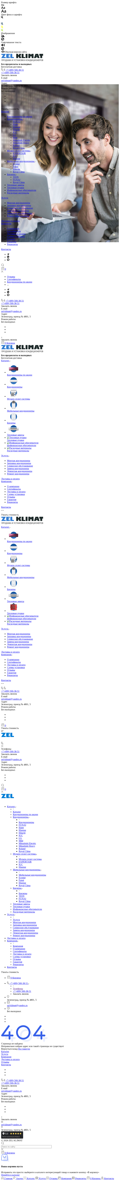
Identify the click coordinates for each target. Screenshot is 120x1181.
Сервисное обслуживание (20, 208)
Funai (15, 166)
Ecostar (16, 164)
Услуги (4, 198)
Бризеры (11, 174)
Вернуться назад (9, 1049)
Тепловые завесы (15, 185)
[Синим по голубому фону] (2, 24)
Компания (6, 223)
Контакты (6, 249)
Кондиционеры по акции (19, 116)
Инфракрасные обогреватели (21, 190)
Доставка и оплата (10, 221)
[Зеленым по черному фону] (2, 30)
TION (16, 177)
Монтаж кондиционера (18, 203)
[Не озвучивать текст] (2, 49)
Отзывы (11, 239)
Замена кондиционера (18, 210)
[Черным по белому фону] (2, 18)
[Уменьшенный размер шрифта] (2, 5)
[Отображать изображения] (3, 36)
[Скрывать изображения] (2, 39)
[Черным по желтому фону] (2, 27)
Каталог (5, 111)
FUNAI (16, 122)
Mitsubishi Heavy (21, 143)
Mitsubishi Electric (21, 140)
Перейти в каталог (10, 1175)
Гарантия (11, 241)
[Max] (8, 260)
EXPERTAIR (19, 153)
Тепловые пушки (15, 187)
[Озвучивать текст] (3, 45)
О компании (13, 228)
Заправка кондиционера (19, 205)
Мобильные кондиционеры (21, 161)
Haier (15, 124)
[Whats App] (8, 257)
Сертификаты (14, 231)
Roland (16, 145)
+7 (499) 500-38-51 (15, 70)
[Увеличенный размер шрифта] (3, 12)
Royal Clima (19, 148)
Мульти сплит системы (19, 150)
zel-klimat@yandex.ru (11, 80)
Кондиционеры (15, 119)
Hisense (16, 127)
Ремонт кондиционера (18, 216)
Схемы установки (16, 236)
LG (14, 135)
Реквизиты (12, 244)
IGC (15, 132)
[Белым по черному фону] (2, 21)
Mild (15, 137)
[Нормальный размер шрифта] (3, 8)
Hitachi (16, 129)
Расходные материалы (18, 193)
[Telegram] (8, 254)
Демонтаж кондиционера (19, 213)
